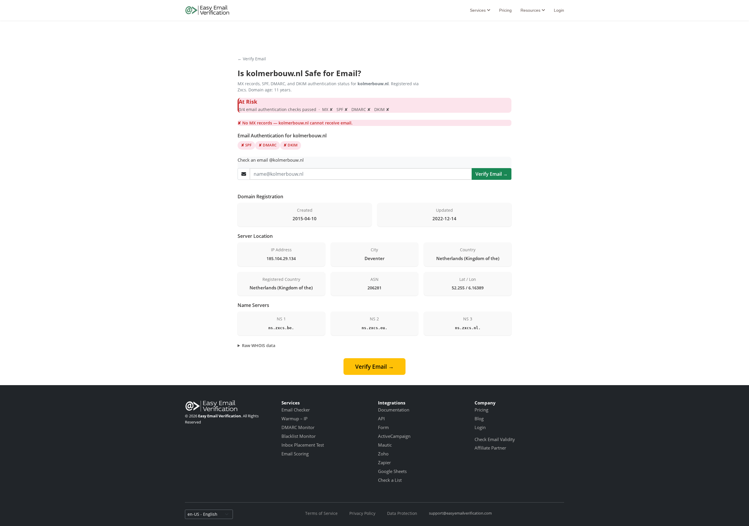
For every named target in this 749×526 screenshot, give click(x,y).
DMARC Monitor (298, 427)
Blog (479, 418)
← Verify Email (252, 59)
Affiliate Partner (490, 448)
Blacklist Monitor (298, 436)
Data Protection (402, 513)
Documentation (393, 410)
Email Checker (295, 410)
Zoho (383, 454)
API (381, 418)
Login (559, 10)
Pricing (505, 10)
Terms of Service (321, 513)
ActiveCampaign (394, 436)
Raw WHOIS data (258, 345)
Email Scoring (295, 454)
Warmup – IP (294, 418)
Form (383, 427)
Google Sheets (392, 471)
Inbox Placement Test (302, 445)
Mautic (385, 445)
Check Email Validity (495, 439)
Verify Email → (491, 174)
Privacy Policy (362, 513)
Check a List (390, 480)
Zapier (384, 462)
